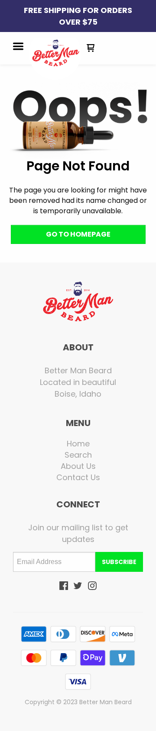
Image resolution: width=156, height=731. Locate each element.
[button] (18, 47)
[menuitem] (78, 443)
